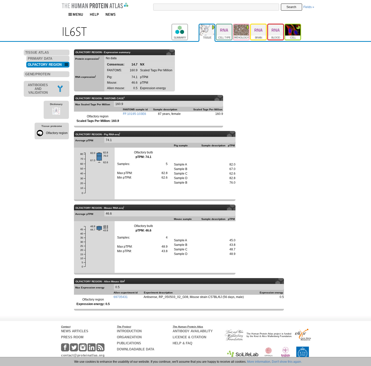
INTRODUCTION (129, 331)
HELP (94, 14)
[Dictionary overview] (56, 112)
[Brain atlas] (258, 26)
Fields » (308, 7)
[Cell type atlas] (224, 26)
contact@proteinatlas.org (83, 355)
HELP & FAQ (182, 343)
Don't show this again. (287, 361)
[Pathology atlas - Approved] (241, 26)
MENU (78, 14)
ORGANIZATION (129, 337)
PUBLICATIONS (129, 343)
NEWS (110, 14)
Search (291, 7)
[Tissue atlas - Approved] (207, 26)
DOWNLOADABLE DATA (135, 349)
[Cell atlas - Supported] (292, 26)
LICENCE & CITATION (189, 337)
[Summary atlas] (185, 26)
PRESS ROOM (72, 337)
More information (258, 361)
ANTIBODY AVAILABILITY (193, 331)
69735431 (121, 297)
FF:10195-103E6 (134, 114)
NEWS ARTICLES (74, 331)
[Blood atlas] (275, 26)
